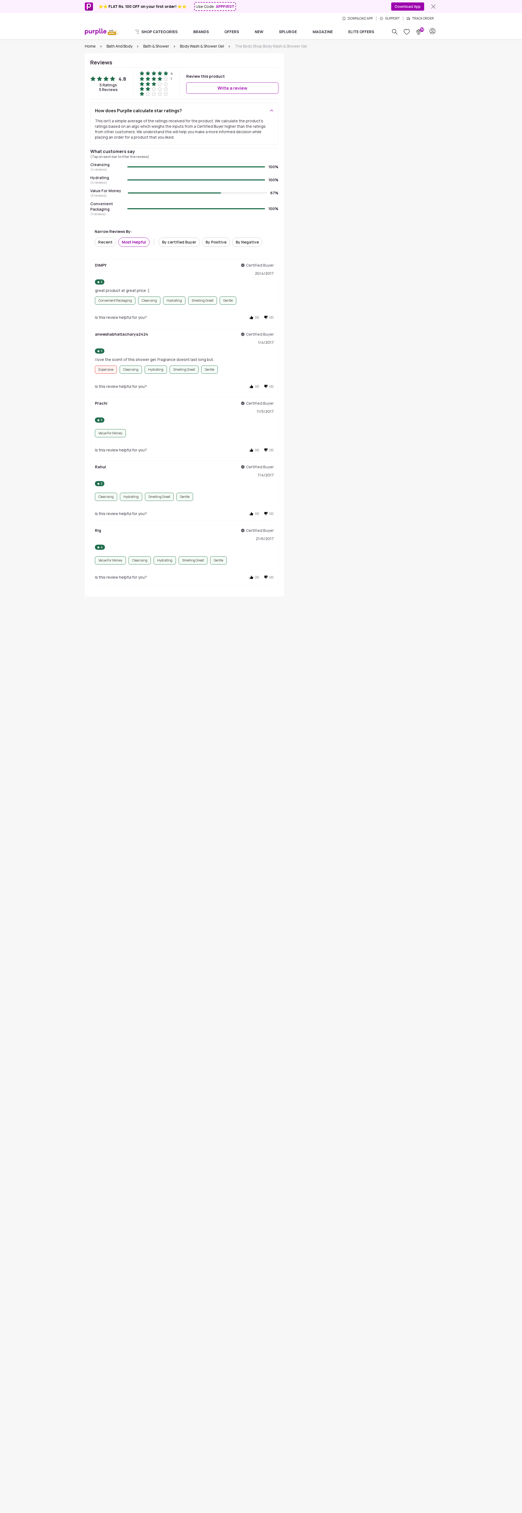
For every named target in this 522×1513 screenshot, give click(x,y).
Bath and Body (119, 46)
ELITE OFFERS (361, 31)
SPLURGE (288, 31)
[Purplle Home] (96, 31)
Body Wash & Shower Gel (202, 46)
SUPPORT (392, 18)
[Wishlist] (406, 32)
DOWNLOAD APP (360, 18)
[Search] (394, 32)
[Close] (433, 6)
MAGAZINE (323, 31)
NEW (259, 31)
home (90, 46)
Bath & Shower (156, 46)
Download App (408, 6)
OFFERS (231, 31)
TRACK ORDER (423, 18)
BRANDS (201, 31)
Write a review (232, 88)
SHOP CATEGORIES (159, 31)
